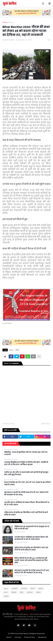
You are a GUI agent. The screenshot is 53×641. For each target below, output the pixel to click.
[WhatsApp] (27, 356)
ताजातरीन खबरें (10, 443)
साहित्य (38, 592)
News (11, 22)
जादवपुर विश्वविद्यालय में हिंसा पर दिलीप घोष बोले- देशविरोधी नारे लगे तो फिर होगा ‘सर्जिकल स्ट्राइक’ (26, 463)
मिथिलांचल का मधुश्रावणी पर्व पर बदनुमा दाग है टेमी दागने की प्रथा (31, 527)
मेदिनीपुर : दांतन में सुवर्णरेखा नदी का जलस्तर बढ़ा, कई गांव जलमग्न (25, 453)
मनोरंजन (29, 592)
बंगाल (6, 592)
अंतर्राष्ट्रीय (15, 589)
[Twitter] (16, 356)
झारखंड (40, 589)
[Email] (33, 356)
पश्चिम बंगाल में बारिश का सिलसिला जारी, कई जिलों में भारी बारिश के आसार (26, 513)
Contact (17, 637)
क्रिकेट (33, 589)
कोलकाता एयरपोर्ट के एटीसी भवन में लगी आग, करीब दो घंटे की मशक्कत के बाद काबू (26, 493)
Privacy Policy (29, 637)
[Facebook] (11, 356)
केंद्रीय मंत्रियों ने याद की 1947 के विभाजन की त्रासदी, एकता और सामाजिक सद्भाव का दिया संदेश (31, 560)
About (9, 637)
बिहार (17, 350)
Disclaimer (42, 637)
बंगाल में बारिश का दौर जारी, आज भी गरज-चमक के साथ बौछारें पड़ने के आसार (27, 483)
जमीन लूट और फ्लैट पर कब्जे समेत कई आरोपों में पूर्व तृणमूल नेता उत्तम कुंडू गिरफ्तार (26, 473)
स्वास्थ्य (6, 596)
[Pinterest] (22, 356)
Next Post (45, 423)
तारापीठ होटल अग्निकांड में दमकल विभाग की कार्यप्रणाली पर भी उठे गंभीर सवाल (26, 503)
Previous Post (9, 423)
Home (4, 22)
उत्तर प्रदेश (24, 589)
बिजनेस (13, 592)
